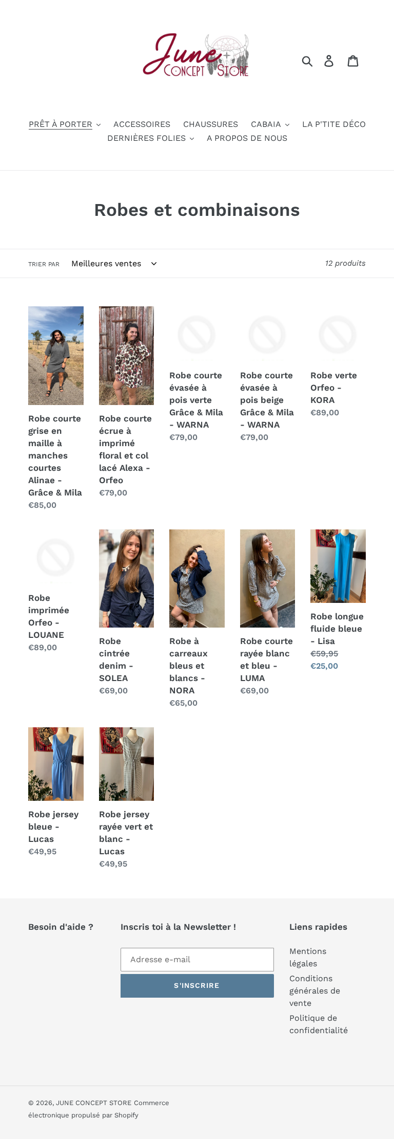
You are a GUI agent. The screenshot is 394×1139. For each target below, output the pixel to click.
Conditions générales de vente (314, 990)
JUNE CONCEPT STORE (93, 1103)
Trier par (44, 264)
